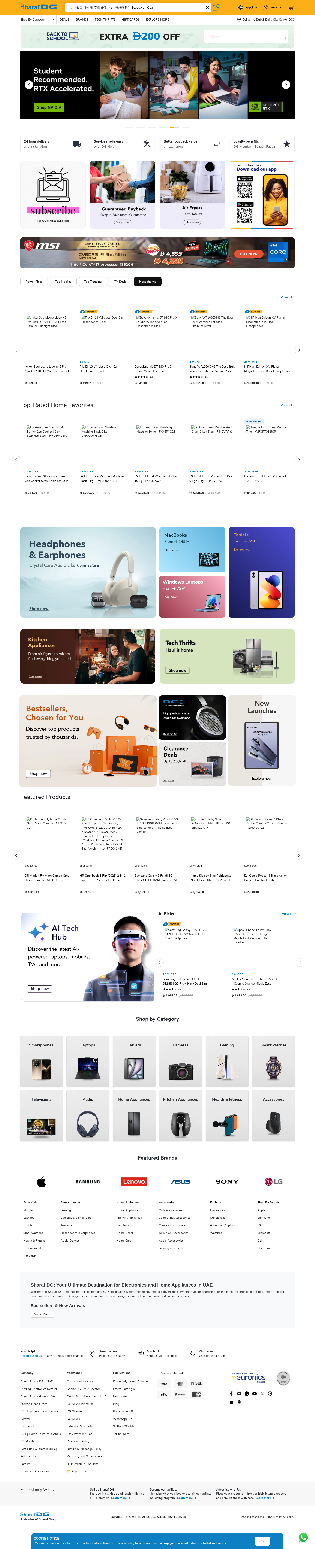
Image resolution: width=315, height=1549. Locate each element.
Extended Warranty (80, 1429)
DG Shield (73, 1421)
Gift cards (29, 1258)
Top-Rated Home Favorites (56, 407)
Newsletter (120, 1399)
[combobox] (138, 7)
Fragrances (217, 1212)
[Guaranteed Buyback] (122, 195)
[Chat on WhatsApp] (303, 1537)
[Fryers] (192, 195)
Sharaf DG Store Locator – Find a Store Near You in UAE (86, 1395)
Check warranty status (82, 1384)
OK (262, 1541)
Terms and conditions (251, 1519)
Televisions (68, 1228)
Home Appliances (128, 1212)
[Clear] (207, 7)
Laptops (28, 1220)
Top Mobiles (63, 281)
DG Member (28, 1444)
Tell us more (121, 1436)
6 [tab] (182, 127)
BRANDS (82, 20)
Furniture (122, 1228)
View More (42, 1316)
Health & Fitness (34, 1243)
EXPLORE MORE (157, 20)
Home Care (123, 1243)
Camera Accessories (172, 1228)
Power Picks (34, 281)
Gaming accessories (172, 1250)
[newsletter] (53, 195)
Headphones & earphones (78, 1235)
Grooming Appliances (224, 1228)
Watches (216, 1235)
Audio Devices (70, 1243)
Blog (116, 1406)
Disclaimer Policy (78, 1444)
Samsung (263, 1220)
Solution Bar (28, 1459)
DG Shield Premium (80, 1406)
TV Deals (120, 281)
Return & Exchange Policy (84, 1451)
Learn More (119, 1500)
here (138, 1543)
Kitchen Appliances (129, 1220)
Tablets (28, 1228)
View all (287, 294)
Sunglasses (217, 1220)
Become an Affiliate (126, 1414)
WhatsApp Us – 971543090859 (124, 1425)
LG (259, 1228)
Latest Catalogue (124, 1391)
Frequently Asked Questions (132, 1384)
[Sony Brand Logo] (227, 1184)
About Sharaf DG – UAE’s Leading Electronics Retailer (38, 1387)
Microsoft (263, 1235)
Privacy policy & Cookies (281, 1519)
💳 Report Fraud (78, 1474)
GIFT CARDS (131, 20)
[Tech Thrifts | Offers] (227, 658)
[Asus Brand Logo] (181, 1184)
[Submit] (69, 7)
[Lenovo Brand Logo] (134, 1184)
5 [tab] (174, 127)
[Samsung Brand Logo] (88, 1184)
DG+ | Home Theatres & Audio (40, 1436)
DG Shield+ (74, 1414)
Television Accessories (174, 1235)
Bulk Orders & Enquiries (83, 1466)
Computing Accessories (174, 1220)
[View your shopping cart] (291, 7)
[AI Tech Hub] (87, 959)
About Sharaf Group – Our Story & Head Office (38, 1402)
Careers (25, 1466)
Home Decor (124, 1235)
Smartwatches (33, 1235)
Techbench (27, 1429)
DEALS (64, 20)
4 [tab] (163, 127)
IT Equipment (32, 1250)
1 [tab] (129, 127)
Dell (259, 1243)
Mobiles (28, 1212)
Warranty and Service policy (85, 1459)
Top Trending (93, 281)
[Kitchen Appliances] (87, 658)
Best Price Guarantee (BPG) (38, 1451)
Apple (261, 1212)
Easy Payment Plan (79, 1436)
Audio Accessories (171, 1243)
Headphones (147, 281)
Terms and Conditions (35, 1474)
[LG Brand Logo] (273, 1184)
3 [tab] (152, 127)
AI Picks (166, 916)
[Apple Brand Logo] (41, 1184)
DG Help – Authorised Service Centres (40, 1417)
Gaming (66, 1212)
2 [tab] (140, 127)
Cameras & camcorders (76, 1220)
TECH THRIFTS (105, 20)
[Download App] (262, 195)
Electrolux (263, 1250)
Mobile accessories (171, 1212)
